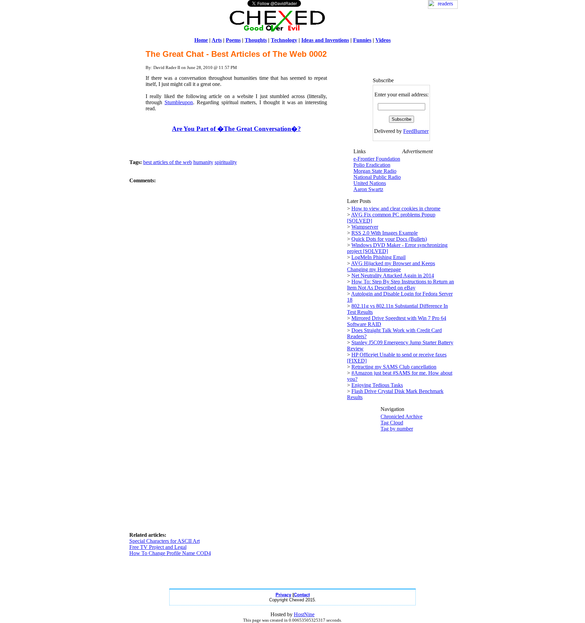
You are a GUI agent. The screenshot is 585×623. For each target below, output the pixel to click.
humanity (203, 162)
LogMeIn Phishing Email (378, 257)
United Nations (369, 183)
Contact (302, 594)
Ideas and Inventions (325, 40)
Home (201, 40)
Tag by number (397, 429)
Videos (383, 40)
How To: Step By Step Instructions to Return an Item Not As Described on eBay (400, 285)
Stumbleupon (179, 102)
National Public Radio (377, 177)
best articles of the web (167, 162)
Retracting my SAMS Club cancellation (393, 367)
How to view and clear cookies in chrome (395, 208)
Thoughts (256, 40)
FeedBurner (416, 131)
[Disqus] (236, 268)
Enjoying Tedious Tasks (377, 385)
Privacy (283, 594)
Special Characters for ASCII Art (164, 541)
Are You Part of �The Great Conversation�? (236, 128)
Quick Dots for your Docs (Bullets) (389, 239)
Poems (233, 40)
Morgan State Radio (374, 171)
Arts (217, 40)
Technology (284, 40)
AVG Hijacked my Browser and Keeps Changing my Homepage (391, 266)
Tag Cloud (392, 422)
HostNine (304, 614)
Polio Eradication (371, 165)
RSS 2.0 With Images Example (384, 233)
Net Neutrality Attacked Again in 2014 (392, 275)
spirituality (226, 162)
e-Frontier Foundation (376, 159)
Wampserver (364, 227)
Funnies (362, 40)
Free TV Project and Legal (158, 547)
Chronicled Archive (401, 416)
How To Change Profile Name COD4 (170, 553)
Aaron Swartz (368, 189)
